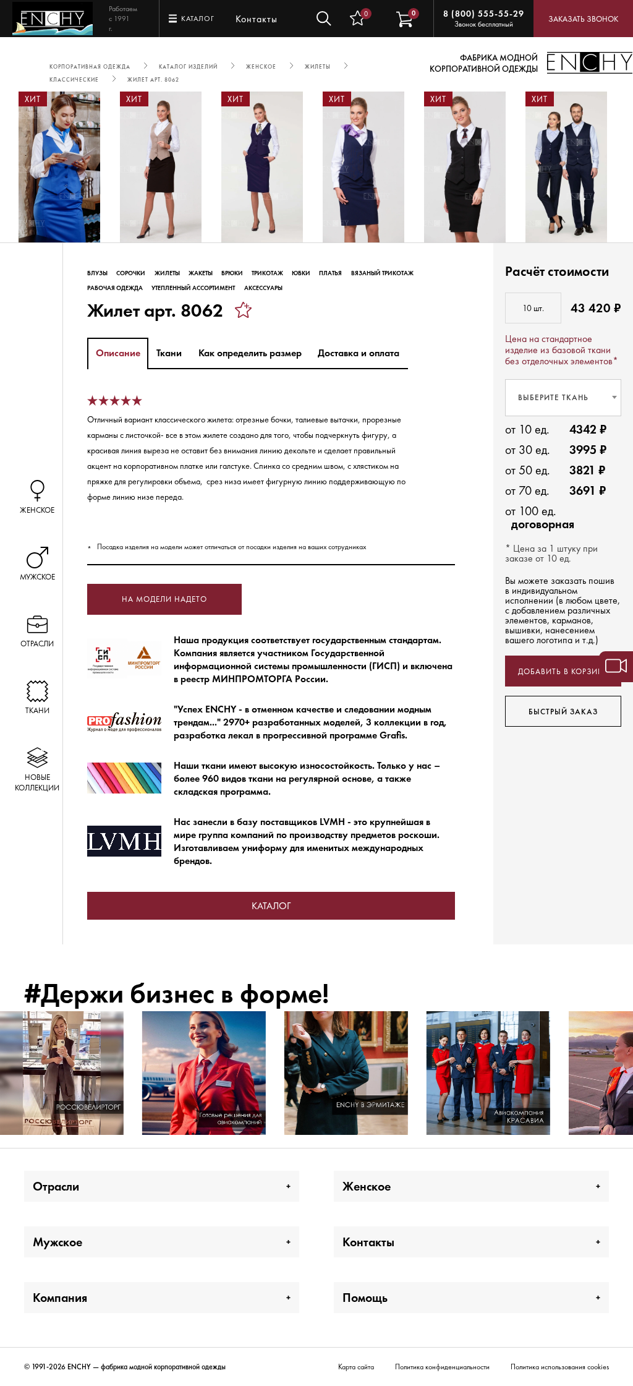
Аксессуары (263, 288)
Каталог (271, 905)
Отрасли (56, 1186)
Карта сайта (356, 1367)
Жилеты (167, 273)
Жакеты (201, 273)
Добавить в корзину (563, 671)
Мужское (57, 1242)
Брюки (232, 273)
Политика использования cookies (560, 1367)
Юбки (301, 273)
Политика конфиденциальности (442, 1367)
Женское (366, 1186)
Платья (330, 273)
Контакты (257, 18)
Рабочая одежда (115, 288)
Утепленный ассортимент (193, 288)
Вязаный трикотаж (382, 273)
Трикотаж (267, 273)
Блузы (97, 273)
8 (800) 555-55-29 (483, 13)
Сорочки (130, 273)
